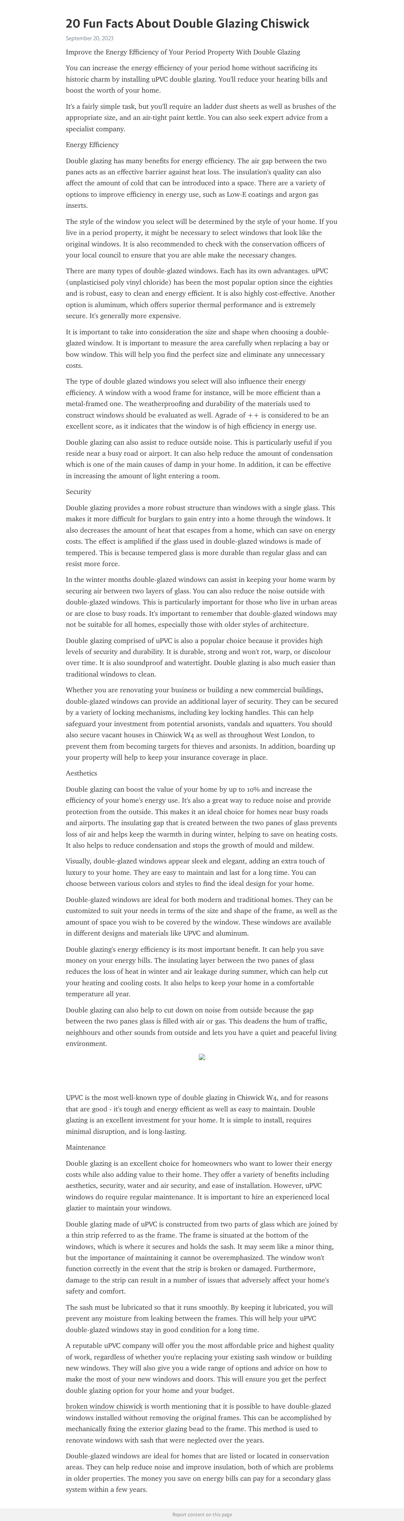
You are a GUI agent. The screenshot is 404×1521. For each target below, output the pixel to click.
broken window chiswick (104, 1406)
